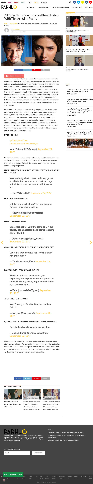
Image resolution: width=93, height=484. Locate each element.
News (16, 2)
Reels (23, 2)
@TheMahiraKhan (19, 140)
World (44, 2)
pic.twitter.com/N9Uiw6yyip (24, 144)
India (36, 2)
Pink (10, 2)
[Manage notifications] (4, 480)
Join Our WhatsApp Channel (13, 474)
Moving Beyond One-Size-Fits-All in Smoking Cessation (63, 440)
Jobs (36, 476)
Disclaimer (84, 476)
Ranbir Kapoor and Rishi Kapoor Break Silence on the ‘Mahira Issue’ (12, 404)
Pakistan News (43, 7)
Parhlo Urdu (77, 7)
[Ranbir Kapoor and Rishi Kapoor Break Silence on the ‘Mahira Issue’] (13, 399)
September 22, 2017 (41, 193)
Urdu (30, 2)
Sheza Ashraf (16, 29)
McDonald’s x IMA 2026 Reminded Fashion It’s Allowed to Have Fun (66, 432)
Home (3, 2)
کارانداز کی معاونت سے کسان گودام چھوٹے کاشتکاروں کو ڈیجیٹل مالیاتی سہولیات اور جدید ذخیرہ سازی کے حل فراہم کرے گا (79, 110)
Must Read (31, 7)
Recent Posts (70, 13)
